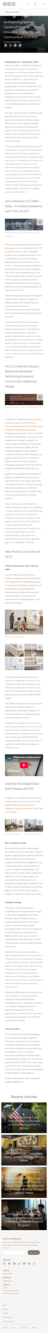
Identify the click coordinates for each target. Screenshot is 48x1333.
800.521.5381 (7, 1274)
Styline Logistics (8, 1321)
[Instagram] (4, 1263)
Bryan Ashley (7, 1317)
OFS (4, 1305)
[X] (10, 45)
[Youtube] (29, 1263)
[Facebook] (6, 45)
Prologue (24, 911)
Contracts (24, 1328)
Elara (36, 848)
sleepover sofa (35, 585)
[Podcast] (33, 1263)
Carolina (8, 65)
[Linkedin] (14, 1263)
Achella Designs (31, 578)
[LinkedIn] (20, 45)
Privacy (14, 1328)
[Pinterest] (15, 45)
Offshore (8, 578)
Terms (5, 1328)
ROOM (5, 1313)
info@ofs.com (8, 1281)
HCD (7, 996)
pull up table (12, 589)
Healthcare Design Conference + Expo (21, 808)
